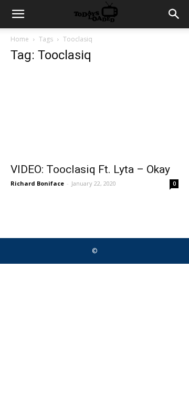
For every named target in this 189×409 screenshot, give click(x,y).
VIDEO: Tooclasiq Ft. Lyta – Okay (90, 169)
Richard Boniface (37, 183)
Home (19, 39)
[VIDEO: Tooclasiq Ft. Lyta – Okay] (94, 114)
